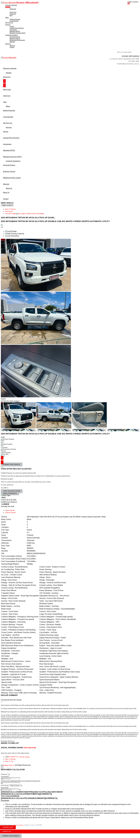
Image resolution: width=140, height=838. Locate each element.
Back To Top (9, 761)
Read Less (11, 741)
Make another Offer (11, 491)
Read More (4, 741)
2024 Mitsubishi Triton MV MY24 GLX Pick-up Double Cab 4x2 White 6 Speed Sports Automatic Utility (55, 221)
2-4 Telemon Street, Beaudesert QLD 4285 (124, 59)
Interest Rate (4, 787)
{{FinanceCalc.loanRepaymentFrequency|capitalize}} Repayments (20, 781)
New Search (9, 211)
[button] (70, 800)
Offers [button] (7, 17)
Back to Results (10, 493)
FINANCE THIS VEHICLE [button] (11, 836)
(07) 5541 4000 (133, 61)
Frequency (4, 774)
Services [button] (7, 24)
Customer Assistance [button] (11, 35)
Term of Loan (5, 785)
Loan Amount (5, 776)
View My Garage (24, 213)
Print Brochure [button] (29, 748)
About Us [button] (8, 44)
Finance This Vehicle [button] (11, 464)
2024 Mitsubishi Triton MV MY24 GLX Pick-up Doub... (28, 217)
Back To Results (10, 209)
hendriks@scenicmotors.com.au (128, 64)
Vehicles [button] (7, 7)
